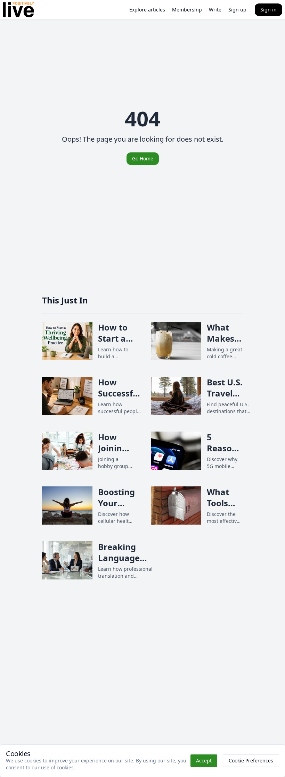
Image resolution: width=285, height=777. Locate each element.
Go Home (142, 158)
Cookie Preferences (251, 760)
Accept (204, 760)
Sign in (268, 9)
